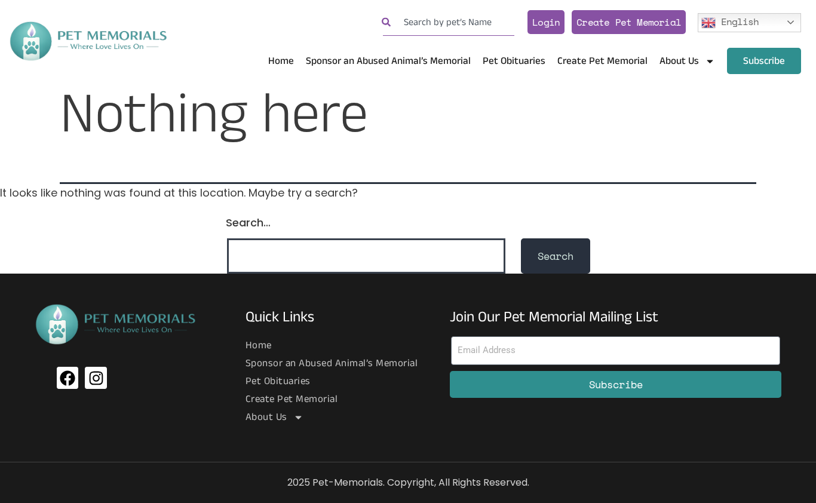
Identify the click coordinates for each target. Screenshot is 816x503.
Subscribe (764, 61)
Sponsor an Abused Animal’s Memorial (388, 61)
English (737, 21)
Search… (248, 222)
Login (546, 22)
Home (281, 61)
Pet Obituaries (514, 61)
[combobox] (448, 22)
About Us (679, 61)
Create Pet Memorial (628, 22)
